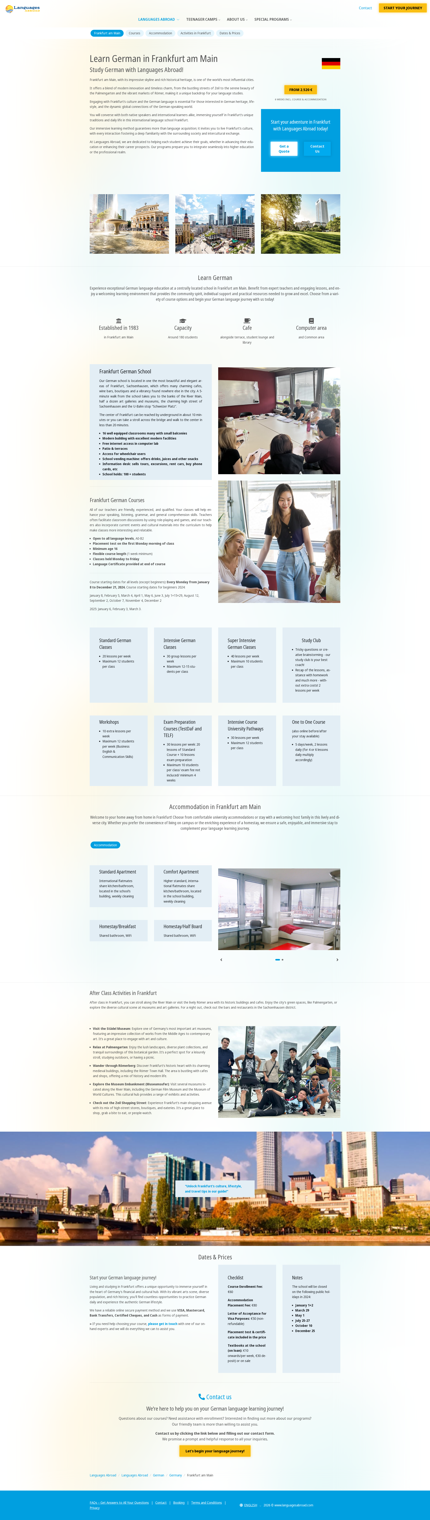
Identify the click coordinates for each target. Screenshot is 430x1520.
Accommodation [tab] (105, 845)
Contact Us (317, 149)
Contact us (218, 1396)
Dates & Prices (230, 33)
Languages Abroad (157, 19)
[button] (250, 1505)
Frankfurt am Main (107, 33)
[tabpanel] (279, 909)
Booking (179, 1502)
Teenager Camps (201, 19)
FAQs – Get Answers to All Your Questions (119, 1502)
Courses (134, 33)
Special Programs (271, 19)
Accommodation (160, 33)
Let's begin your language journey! (215, 1450)
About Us (236, 19)
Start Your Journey (403, 7)
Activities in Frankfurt (196, 33)
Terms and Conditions (206, 1502)
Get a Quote (284, 149)
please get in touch (162, 1324)
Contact (365, 7)
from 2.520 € (300, 89)
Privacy (95, 1508)
